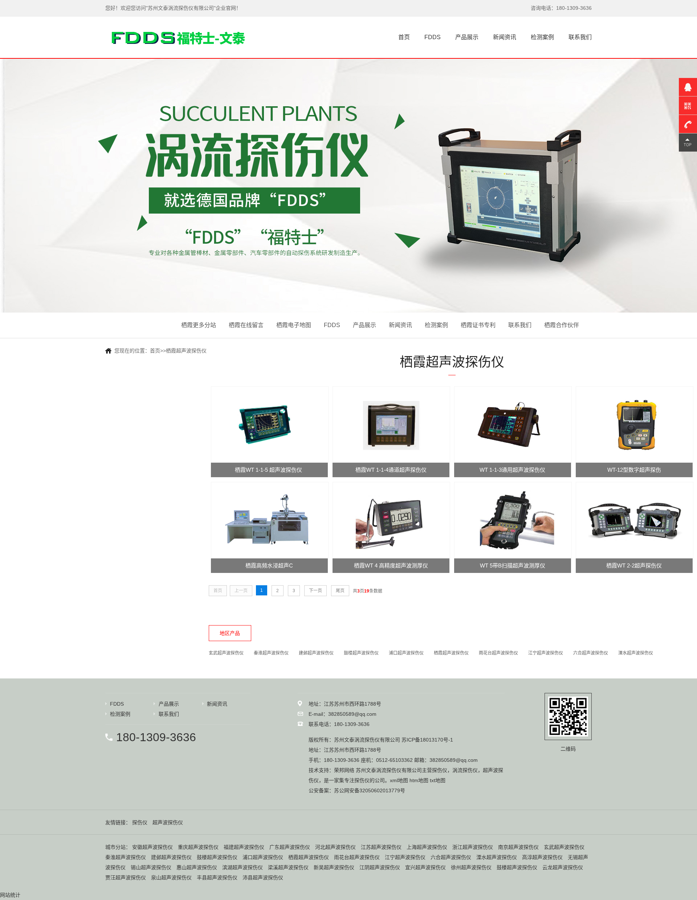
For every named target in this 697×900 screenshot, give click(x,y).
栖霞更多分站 (198, 325)
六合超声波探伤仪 (590, 653)
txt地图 (437, 780)
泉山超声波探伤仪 (171, 877)
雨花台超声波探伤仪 (498, 653)
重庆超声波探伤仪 (198, 847)
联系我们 (580, 37)
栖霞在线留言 (246, 325)
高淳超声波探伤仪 (542, 857)
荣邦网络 (344, 770)
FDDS (432, 37)
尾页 (340, 590)
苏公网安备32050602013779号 (369, 790)
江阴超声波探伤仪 (379, 867)
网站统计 (10, 895)
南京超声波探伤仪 (518, 847)
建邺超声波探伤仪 (316, 653)
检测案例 (542, 37)
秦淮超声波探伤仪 (271, 653)
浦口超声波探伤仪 (406, 653)
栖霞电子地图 (293, 325)
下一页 (315, 590)
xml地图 (399, 780)
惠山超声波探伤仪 (196, 867)
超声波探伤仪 (167, 822)
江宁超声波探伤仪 (545, 653)
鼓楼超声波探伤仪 (361, 653)
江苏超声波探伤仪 (381, 847)
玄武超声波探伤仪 (226, 653)
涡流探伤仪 (465, 770)
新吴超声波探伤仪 (334, 867)
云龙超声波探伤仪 (562, 867)
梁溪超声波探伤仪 (288, 867)
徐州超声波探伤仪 (471, 867)
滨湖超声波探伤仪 (242, 867)
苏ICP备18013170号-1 (427, 740)
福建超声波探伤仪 (244, 847)
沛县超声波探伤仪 (262, 877)
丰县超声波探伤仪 (217, 877)
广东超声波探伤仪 (289, 847)
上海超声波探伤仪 (427, 847)
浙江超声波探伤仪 (472, 847)
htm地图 (418, 780)
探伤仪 (439, 770)
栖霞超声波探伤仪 (186, 351)
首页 (404, 37)
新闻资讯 (504, 37)
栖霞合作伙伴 (561, 325)
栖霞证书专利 (478, 325)
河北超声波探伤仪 (335, 847)
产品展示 (466, 37)
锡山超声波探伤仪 (151, 867)
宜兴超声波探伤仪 (425, 867)
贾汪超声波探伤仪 (125, 877)
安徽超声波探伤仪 (152, 847)
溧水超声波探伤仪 (635, 653)
